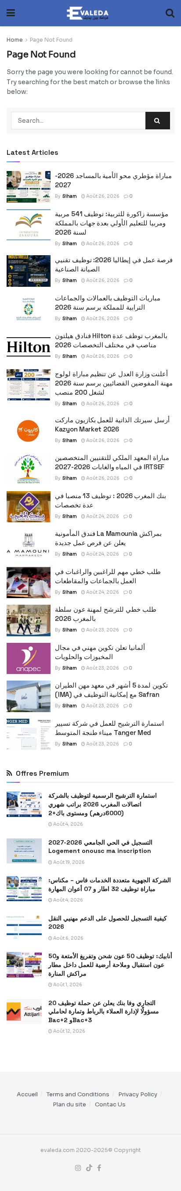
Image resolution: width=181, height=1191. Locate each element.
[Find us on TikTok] (89, 1168)
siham (69, 196)
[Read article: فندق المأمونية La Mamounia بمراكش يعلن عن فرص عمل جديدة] (29, 544)
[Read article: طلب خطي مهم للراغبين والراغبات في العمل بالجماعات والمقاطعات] (29, 583)
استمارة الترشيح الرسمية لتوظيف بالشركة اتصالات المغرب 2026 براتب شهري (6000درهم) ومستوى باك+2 (102, 804)
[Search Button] (170, 13)
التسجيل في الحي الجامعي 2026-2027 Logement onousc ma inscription (100, 846)
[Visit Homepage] (90, 13)
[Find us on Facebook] (99, 1168)
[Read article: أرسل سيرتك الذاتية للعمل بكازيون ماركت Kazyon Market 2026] (29, 431)
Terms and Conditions (78, 1094)
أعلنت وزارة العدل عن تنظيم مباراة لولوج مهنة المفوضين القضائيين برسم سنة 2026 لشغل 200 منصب (114, 383)
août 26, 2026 (102, 196)
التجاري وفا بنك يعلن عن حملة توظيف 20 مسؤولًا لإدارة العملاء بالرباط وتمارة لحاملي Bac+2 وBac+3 (103, 1011)
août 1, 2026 (67, 985)
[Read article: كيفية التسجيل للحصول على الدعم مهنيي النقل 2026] (24, 926)
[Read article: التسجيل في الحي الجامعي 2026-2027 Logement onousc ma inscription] (24, 850)
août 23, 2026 (102, 630)
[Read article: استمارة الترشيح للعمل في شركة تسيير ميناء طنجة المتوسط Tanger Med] (29, 734)
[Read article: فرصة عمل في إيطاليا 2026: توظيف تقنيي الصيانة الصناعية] (29, 271)
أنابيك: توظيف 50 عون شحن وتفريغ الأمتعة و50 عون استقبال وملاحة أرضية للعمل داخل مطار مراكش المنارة (110, 964)
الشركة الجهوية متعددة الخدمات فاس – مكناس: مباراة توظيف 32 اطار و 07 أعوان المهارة (109, 884)
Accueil (27, 1094)
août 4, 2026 (67, 824)
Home (15, 39)
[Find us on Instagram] (78, 1168)
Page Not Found (51, 39)
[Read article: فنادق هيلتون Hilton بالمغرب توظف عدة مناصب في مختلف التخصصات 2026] (29, 347)
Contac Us (110, 1104)
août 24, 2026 (102, 516)
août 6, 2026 (67, 938)
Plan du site (69, 1104)
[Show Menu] (11, 13)
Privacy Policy (137, 1094)
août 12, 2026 (68, 1031)
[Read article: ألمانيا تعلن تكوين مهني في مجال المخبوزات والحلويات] (29, 658)
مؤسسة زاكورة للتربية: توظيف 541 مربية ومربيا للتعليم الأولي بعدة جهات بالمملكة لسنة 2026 (111, 223)
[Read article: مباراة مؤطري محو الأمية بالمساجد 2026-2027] (29, 187)
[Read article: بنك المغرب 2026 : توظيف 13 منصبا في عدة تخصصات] (29, 507)
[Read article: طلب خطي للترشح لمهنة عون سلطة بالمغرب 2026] (29, 620)
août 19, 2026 (68, 862)
